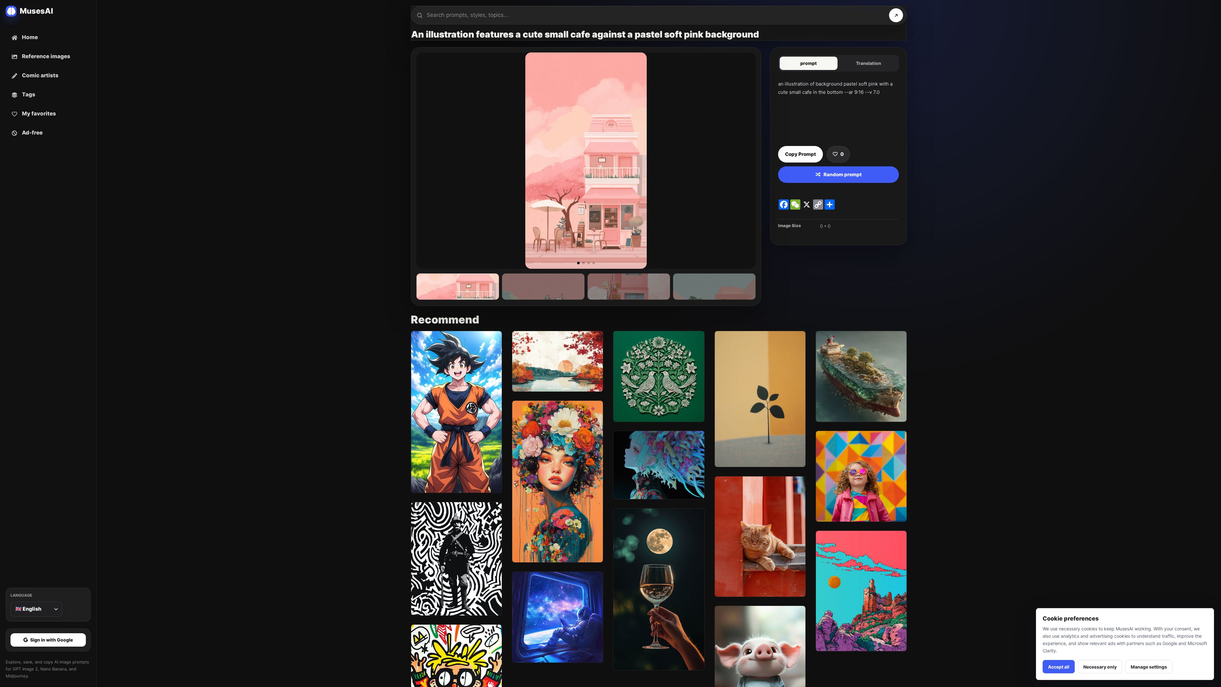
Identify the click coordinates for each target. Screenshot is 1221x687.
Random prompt (843, 174)
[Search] (896, 15)
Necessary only (1100, 667)
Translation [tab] (868, 63)
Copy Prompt (800, 154)
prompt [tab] (808, 63)
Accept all (1058, 667)
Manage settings (1149, 667)
